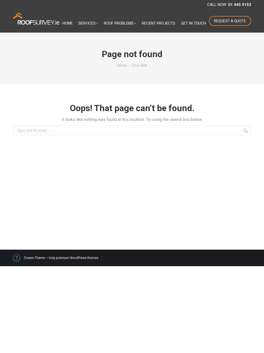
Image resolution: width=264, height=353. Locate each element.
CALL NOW (229, 4)
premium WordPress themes (77, 258)
